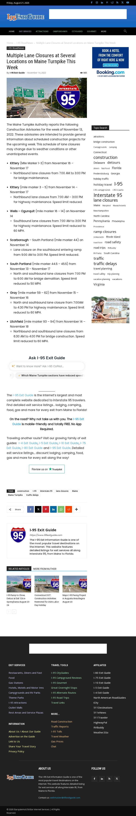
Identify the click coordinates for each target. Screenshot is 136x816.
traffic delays (32, 495)
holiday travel (103, 184)
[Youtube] (127, 2)
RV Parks (98, 253)
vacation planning (102, 279)
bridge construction (104, 141)
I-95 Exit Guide (17, 72)
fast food (106, 168)
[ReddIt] (68, 509)
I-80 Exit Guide (32, 448)
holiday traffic (101, 178)
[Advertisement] (88, 14)
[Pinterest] (107, 2)
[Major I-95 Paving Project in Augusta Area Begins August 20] (75, 584)
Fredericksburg (101, 173)
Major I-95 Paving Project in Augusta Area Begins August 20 (74, 598)
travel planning (103, 268)
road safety (113, 242)
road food (98, 242)
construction (23, 491)
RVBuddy (112, 248)
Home (10, 42)
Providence (99, 226)
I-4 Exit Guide (28, 443)
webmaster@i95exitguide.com (65, 797)
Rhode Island (113, 236)
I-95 (34, 491)
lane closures (62, 491)
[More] (76, 509)
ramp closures (105, 231)
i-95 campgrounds (102, 190)
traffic (99, 258)
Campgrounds (100, 147)
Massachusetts (119, 205)
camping (113, 147)
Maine (75, 491)
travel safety (99, 273)
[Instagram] (97, 2)
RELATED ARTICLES (19, 569)
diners (96, 168)
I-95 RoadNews (24, 42)
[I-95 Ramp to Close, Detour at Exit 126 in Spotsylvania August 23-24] (19, 584)
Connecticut (100, 152)
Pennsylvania (102, 221)
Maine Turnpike (15, 495)
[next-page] (14, 612)
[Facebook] (91, 2)
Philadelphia (118, 221)
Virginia (99, 284)
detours (113, 162)
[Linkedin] (102, 2)
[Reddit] (112, 2)
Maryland (106, 205)
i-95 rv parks (118, 190)
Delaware (99, 163)
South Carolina (111, 253)
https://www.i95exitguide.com (46, 535)
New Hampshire (101, 210)
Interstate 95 (46, 491)
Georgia (115, 173)
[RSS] (117, 2)
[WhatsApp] (61, 509)
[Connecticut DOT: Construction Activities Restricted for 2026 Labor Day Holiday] (46, 584)
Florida (116, 168)
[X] (122, 2)
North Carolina (101, 215)
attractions (99, 136)
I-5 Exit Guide (48, 443)
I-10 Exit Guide (69, 443)
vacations (117, 279)
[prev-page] (9, 612)
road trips (99, 247)
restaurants (99, 237)
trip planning (113, 273)
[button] (125, 31)
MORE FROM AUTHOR (44, 569)
